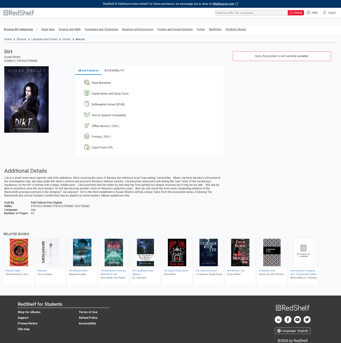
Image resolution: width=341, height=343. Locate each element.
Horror (80, 39)
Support (23, 317)
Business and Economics (137, 29)
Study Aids (48, 29)
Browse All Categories (18, 29)
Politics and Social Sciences (175, 29)
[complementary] (170, 254)
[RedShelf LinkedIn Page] (278, 322)
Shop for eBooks (29, 312)
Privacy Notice (27, 323)
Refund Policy (88, 317)
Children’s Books (235, 29)
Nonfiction (215, 29)
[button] (150, 83)
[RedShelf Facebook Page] (287, 322)
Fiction (201, 29)
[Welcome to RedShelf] (19, 12)
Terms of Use (88, 312)
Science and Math (70, 29)
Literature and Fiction (44, 39)
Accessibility (87, 323)
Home (8, 39)
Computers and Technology (101, 29)
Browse (21, 39)
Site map (23, 329)
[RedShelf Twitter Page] (307, 322)
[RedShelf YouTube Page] (297, 322)
